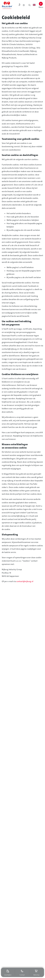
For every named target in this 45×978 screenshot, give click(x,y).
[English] (34, 5)
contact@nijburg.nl (24, 581)
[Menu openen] (41, 4)
